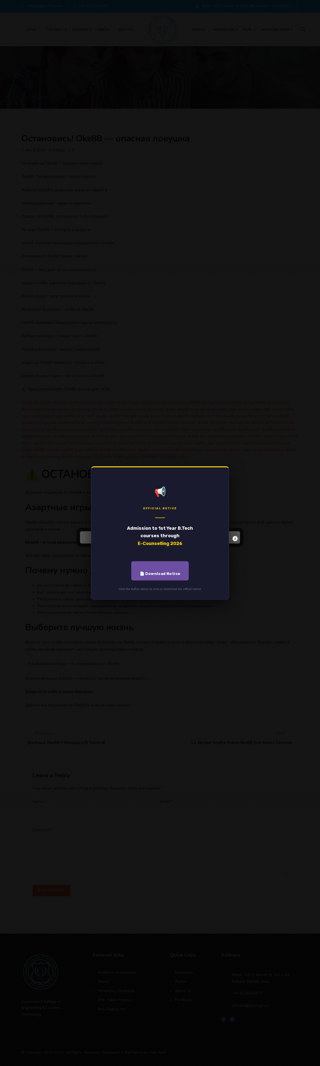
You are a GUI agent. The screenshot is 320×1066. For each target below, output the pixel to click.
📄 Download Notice (160, 573)
